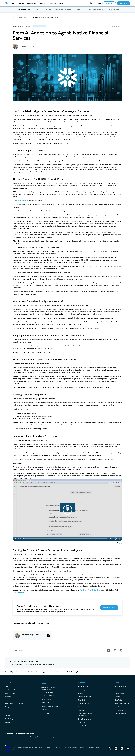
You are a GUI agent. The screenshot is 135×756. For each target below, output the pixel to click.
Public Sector (45, 703)
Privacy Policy (38, 747)
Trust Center (82, 700)
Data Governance (120, 713)
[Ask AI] (121, 26)
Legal (12, 749)
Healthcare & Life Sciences (50, 696)
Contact (80, 707)
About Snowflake (83, 686)
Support (7, 715)
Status (7, 722)
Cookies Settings (72, 747)
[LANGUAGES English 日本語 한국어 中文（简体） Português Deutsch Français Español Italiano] (91, 3)
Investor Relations (84, 696)
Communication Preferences (59, 747)
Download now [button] (109, 607)
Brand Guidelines (83, 703)
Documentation (120, 710)
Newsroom (81, 710)
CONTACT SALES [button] (109, 3)
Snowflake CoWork (11, 690)
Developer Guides (121, 707)
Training (117, 696)
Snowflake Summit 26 (85, 726)
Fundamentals (119, 693)
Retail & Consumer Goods (49, 706)
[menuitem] (13, 3)
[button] (18, 9)
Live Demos (119, 690)
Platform (7, 686)
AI (5, 700)
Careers (80, 693)
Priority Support (10, 719)
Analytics (8, 696)
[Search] (95, 3)
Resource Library (120, 686)
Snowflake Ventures (84, 719)
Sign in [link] (99, 3)
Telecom (44, 709)
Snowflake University (122, 703)
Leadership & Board (84, 690)
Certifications (119, 700)
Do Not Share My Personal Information (89, 747)
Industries (45, 683)
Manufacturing (46, 699)
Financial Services (47, 692)
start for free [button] (124, 3)
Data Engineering (10, 693)
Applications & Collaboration (14, 703)
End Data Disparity (84, 722)
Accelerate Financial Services (90, 590)
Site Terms (47, 747)
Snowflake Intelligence (20, 200)
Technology (45, 713)
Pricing (7, 707)
